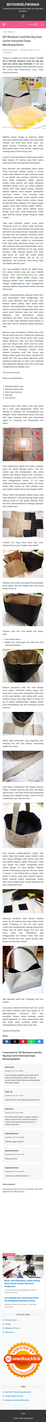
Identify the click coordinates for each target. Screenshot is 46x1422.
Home (23, 1413)
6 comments (7, 52)
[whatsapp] (31, 1041)
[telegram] (39, 1041)
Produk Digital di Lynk (14, 1396)
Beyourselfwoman (23, 4)
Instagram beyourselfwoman (17, 1400)
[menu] (5, 24)
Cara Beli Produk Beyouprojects (18, 1392)
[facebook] (7, 1041)
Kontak (8, 1324)
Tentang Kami (11, 1320)
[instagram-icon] (23, 16)
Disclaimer (9, 1332)
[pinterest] (23, 1041)
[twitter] (15, 1041)
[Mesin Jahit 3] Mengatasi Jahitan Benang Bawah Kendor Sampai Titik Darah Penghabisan (22, 1284)
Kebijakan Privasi (12, 1328)
